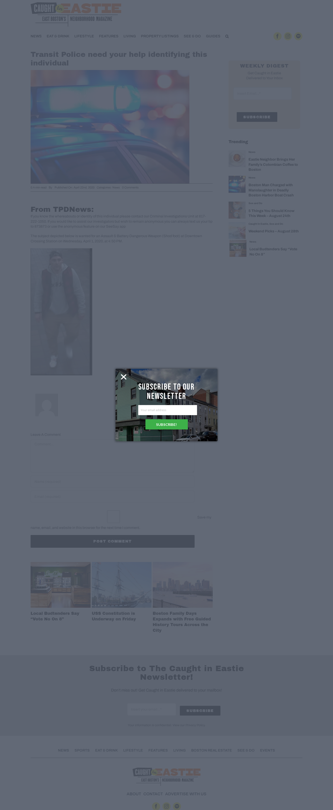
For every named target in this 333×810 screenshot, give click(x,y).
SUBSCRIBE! (166, 424)
